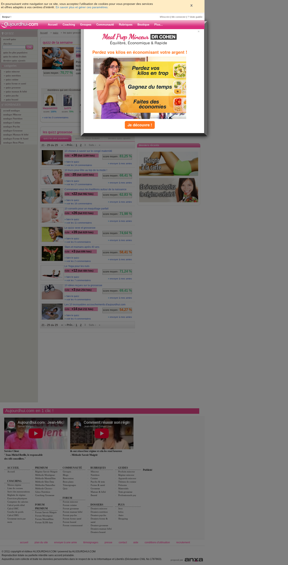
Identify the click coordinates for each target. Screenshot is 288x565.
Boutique (143, 24)
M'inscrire (165, 17)
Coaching (69, 24)
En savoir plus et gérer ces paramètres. (82, 7)
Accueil (53, 24)
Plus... (158, 24)
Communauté (105, 24)
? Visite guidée (195, 17)
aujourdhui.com (21, 24)
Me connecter (179, 17)
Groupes (85, 24)
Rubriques (125, 24)
